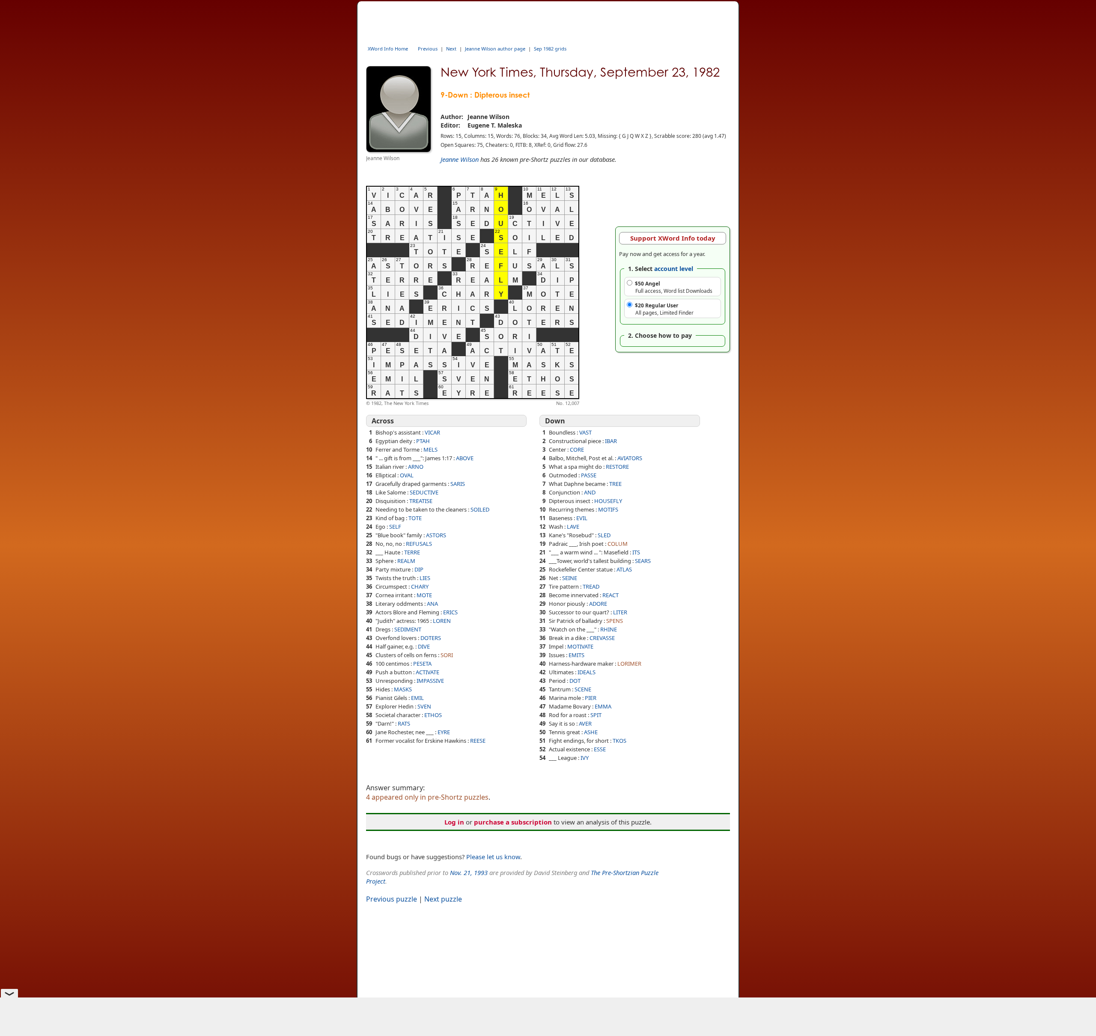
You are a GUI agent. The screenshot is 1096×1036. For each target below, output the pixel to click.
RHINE (608, 629)
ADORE (598, 603)
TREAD (591, 586)
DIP (418, 569)
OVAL (407, 475)
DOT (575, 681)
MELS (430, 449)
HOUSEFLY (608, 501)
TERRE (412, 552)
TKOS (619, 740)
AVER (585, 723)
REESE (477, 740)
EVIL (581, 518)
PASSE (588, 475)
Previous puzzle (391, 899)
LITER (620, 612)
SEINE (569, 578)
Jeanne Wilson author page (495, 48)
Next (451, 48)
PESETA (422, 663)
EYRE (444, 732)
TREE (615, 484)
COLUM (618, 544)
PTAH (423, 441)
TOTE (415, 518)
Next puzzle (443, 899)
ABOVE (465, 458)
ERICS (450, 612)
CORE (577, 449)
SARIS (457, 484)
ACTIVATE (427, 672)
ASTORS (436, 535)
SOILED (480, 509)
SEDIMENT (407, 629)
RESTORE (617, 466)
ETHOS (433, 715)
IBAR (611, 441)
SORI (447, 655)
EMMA (603, 706)
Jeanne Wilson (460, 159)
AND (590, 492)
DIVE (424, 646)
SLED (604, 535)
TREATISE (420, 501)
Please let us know (493, 856)
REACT (610, 595)
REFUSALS (419, 544)
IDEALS (587, 672)
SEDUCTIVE (424, 492)
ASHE (591, 732)
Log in (454, 822)
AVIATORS (629, 458)
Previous (428, 48)
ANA (432, 603)
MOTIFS (608, 509)
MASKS (403, 689)
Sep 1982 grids (550, 48)
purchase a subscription (513, 822)
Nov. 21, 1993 (469, 872)
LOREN (442, 621)
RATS (404, 723)
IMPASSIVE (430, 681)
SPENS (614, 621)
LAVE (573, 526)
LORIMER (629, 663)
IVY (585, 758)
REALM (406, 561)
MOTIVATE (580, 646)
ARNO (415, 466)
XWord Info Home (388, 48)
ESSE (600, 749)
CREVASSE (602, 638)
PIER (590, 698)
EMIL (417, 698)
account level (673, 269)
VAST (585, 432)
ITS (636, 552)
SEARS (643, 561)
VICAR (432, 432)
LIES (425, 578)
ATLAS (624, 569)
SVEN (424, 706)
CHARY (420, 586)
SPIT (596, 715)
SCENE (583, 689)
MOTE (424, 595)
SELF (395, 526)
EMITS (576, 655)
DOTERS (430, 638)
